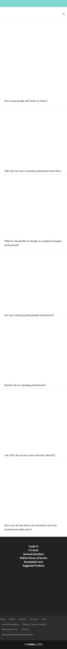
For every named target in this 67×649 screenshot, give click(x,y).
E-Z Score (33, 550)
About (12, 619)
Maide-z (31, 644)
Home (3, 619)
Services (25, 629)
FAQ (43, 619)
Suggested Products (33, 566)
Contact (22, 619)
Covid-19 (33, 546)
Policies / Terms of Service (34, 624)
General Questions (33, 554)
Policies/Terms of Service (33, 558)
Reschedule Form (33, 562)
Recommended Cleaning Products (17, 635)
